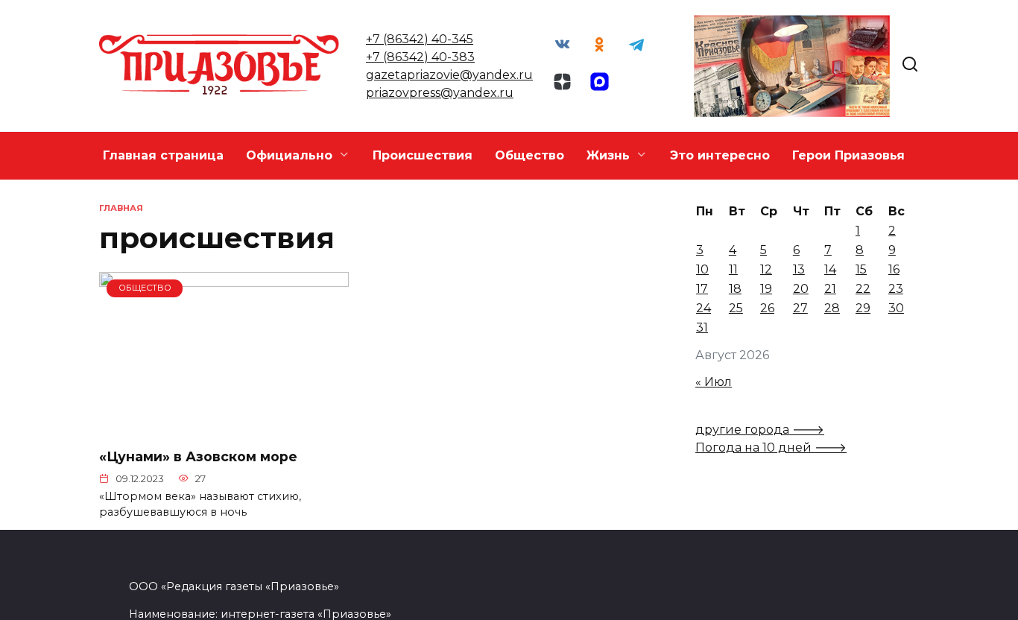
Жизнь (608, 155)
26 (767, 308)
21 (830, 289)
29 (863, 308)
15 (861, 269)
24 (703, 308)
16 (894, 269)
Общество (529, 155)
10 (702, 269)
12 (766, 269)
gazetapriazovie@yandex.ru (449, 75)
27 (800, 308)
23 (895, 289)
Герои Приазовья (848, 155)
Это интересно (720, 155)
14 (830, 269)
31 (702, 327)
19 (766, 289)
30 (896, 308)
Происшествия (422, 155)
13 (799, 269)
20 (801, 289)
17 (702, 289)
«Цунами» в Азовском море (198, 456)
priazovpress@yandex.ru (439, 93)
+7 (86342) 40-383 (420, 57)
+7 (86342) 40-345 (419, 39)
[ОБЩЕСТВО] (224, 427)
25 (736, 308)
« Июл (713, 382)
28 (832, 308)
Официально (289, 155)
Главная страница (163, 155)
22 (863, 289)
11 (733, 269)
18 (735, 289)
